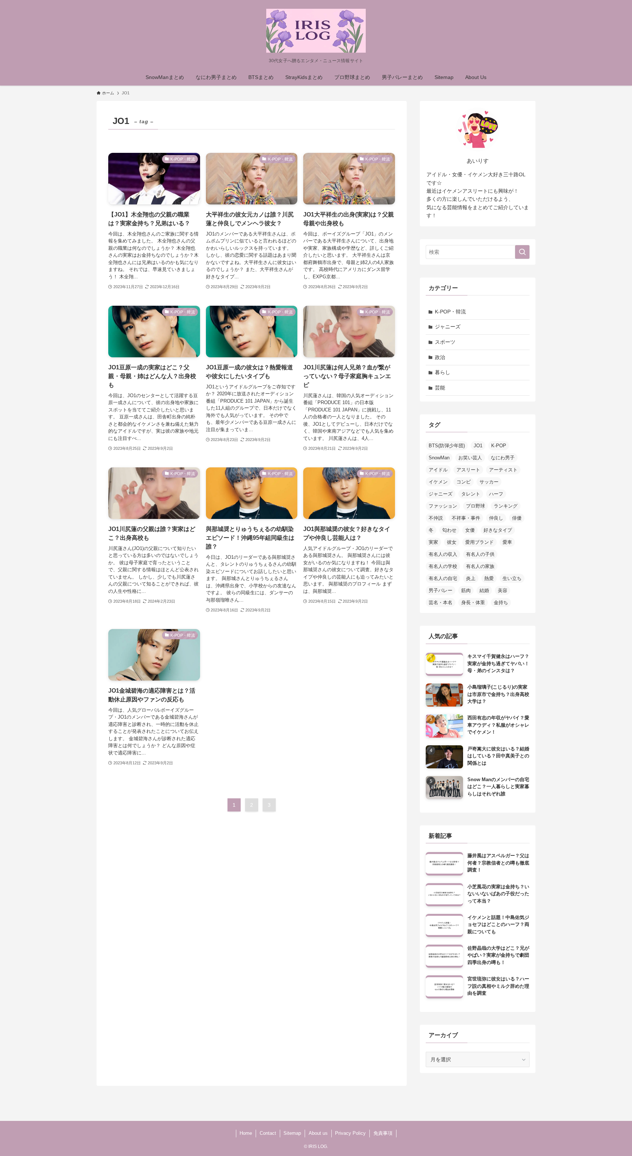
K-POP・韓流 (450, 312)
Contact (268, 1133)
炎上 (470, 578)
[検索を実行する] (522, 252)
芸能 (440, 388)
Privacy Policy (350, 1133)
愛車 (507, 542)
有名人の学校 (443, 566)
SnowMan (439, 457)
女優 (470, 530)
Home (246, 1133)
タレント (470, 494)
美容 (502, 590)
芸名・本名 (440, 602)
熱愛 (489, 578)
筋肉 (466, 590)
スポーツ (445, 342)
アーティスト (503, 469)
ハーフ (496, 494)
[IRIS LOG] (316, 31)
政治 (440, 357)
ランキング (506, 506)
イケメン (438, 482)
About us (318, 1133)
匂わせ (449, 530)
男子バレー (440, 590)
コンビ (463, 482)
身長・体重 (473, 602)
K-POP (498, 445)
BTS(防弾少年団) (447, 445)
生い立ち (512, 578)
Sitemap (292, 1133)
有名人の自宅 (443, 578)
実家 (433, 542)
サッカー (489, 482)
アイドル (438, 469)
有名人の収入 (443, 554)
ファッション (443, 506)
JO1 (478, 445)
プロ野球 (475, 506)
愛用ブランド (479, 542)
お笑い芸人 (470, 457)
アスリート (468, 469)
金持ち (501, 602)
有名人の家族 (480, 566)
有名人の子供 (480, 554)
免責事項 (382, 1133)
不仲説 (436, 518)
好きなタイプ (498, 530)
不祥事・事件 (466, 518)
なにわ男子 (503, 457)
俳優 (517, 518)
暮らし (442, 372)
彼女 (451, 542)
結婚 (484, 590)
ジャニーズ (447, 327)
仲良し (496, 518)
